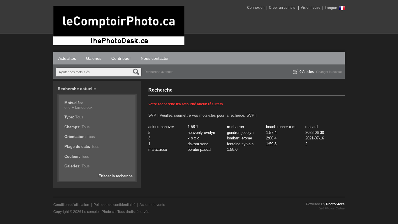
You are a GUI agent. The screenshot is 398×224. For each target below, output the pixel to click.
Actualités (67, 58)
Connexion (256, 8)
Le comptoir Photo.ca (99, 212)
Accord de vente (152, 205)
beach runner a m (280, 127)
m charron (235, 127)
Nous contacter (155, 58)
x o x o (193, 138)
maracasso (157, 149)
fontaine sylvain (240, 144)
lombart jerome (239, 138)
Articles (307, 72)
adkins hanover (161, 127)
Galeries (93, 58)
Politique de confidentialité (114, 205)
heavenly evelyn (201, 132)
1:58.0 (232, 149)
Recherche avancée (159, 72)
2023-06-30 (314, 132)
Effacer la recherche (115, 176)
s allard (311, 127)
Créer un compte (282, 8)
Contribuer (121, 58)
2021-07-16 (314, 138)
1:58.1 (193, 127)
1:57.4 (271, 132)
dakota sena (198, 144)
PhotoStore (335, 204)
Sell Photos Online (332, 208)
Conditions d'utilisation (71, 205)
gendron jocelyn (240, 132)
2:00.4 (271, 138)
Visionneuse (310, 8)
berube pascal (199, 149)
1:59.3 (271, 144)
